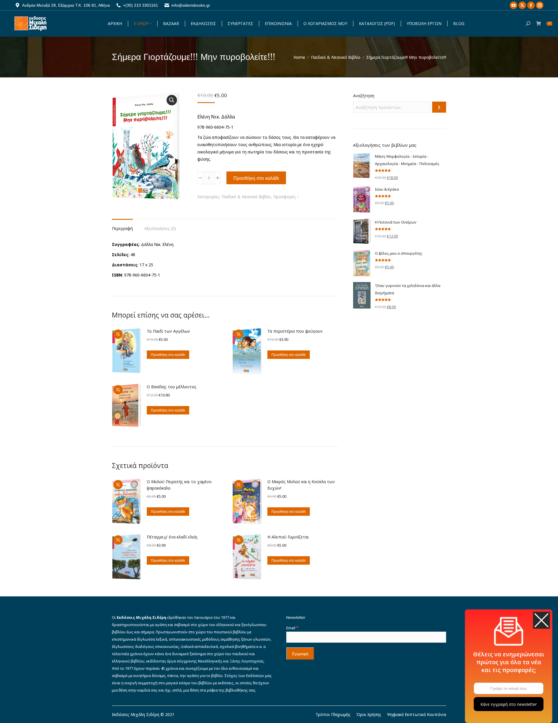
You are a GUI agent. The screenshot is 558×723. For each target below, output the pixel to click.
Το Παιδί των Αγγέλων (168, 331)
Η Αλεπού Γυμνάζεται (288, 537)
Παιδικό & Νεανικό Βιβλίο (246, 196)
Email (292, 627)
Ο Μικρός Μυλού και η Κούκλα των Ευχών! (301, 485)
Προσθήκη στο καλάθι (256, 178)
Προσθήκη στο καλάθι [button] (168, 354)
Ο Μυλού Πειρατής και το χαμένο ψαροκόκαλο (179, 485)
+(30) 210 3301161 (140, 5)
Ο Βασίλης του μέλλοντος (171, 386)
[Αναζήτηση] (439, 107)
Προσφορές (284, 196)
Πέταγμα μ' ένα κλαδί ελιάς (172, 537)
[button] (172, 100)
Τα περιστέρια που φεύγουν (295, 331)
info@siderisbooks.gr (190, 5)
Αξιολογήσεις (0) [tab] (160, 228)
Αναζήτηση (363, 95)
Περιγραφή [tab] (122, 228)
